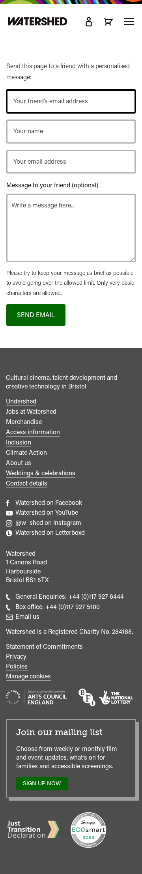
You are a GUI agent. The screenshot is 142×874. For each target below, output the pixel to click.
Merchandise (24, 421)
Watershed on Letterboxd (50, 532)
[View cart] (108, 21)
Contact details (26, 483)
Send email (36, 315)
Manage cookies (28, 676)
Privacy (16, 656)
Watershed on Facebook (48, 502)
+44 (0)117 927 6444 (96, 596)
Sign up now (44, 785)
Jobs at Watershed (31, 411)
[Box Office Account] (89, 21)
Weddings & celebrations (40, 473)
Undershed (21, 401)
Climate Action (26, 452)
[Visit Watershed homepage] (37, 21)
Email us (28, 616)
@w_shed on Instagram (48, 522)
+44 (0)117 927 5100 (72, 606)
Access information (33, 432)
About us (18, 462)
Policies (17, 666)
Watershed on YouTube (46, 512)
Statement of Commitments (44, 646)
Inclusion (18, 442)
